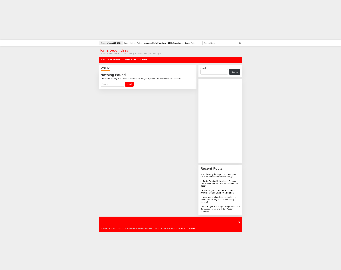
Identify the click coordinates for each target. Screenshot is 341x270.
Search (203, 68)
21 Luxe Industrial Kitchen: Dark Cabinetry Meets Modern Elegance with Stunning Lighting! (218, 199)
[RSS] (238, 221)
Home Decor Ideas (113, 50)
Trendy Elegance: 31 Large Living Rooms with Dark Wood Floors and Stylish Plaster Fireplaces (220, 209)
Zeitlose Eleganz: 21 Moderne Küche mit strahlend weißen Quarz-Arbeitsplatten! (217, 191)
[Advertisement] (170, 18)
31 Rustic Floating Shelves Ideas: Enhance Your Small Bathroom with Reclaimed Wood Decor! (219, 183)
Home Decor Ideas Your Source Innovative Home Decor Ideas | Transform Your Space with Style (141, 228)
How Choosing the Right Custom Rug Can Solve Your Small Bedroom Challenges (218, 175)
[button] (240, 43)
